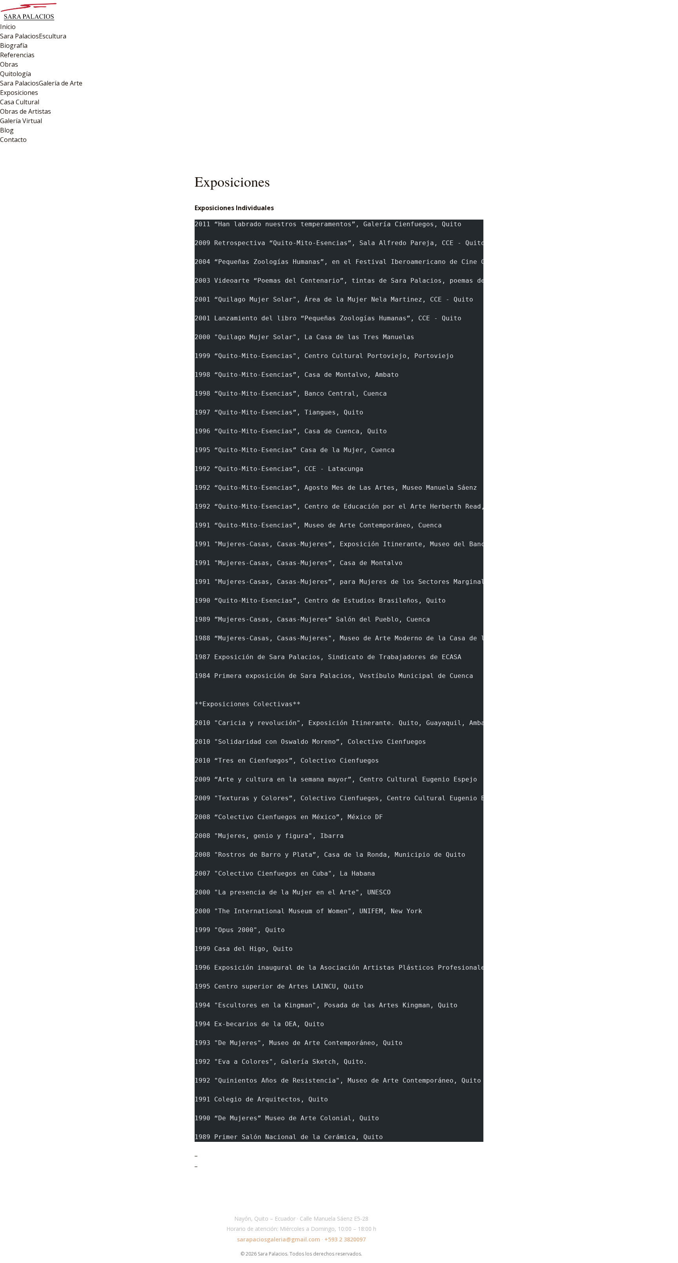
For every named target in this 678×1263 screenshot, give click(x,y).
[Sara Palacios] (339, 11)
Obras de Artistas (25, 111)
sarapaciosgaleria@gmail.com (278, 1239)
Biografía (13, 45)
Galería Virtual (21, 120)
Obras (9, 64)
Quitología (15, 73)
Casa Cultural (19, 102)
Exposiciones (19, 92)
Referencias (17, 55)
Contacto (13, 139)
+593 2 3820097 (345, 1239)
